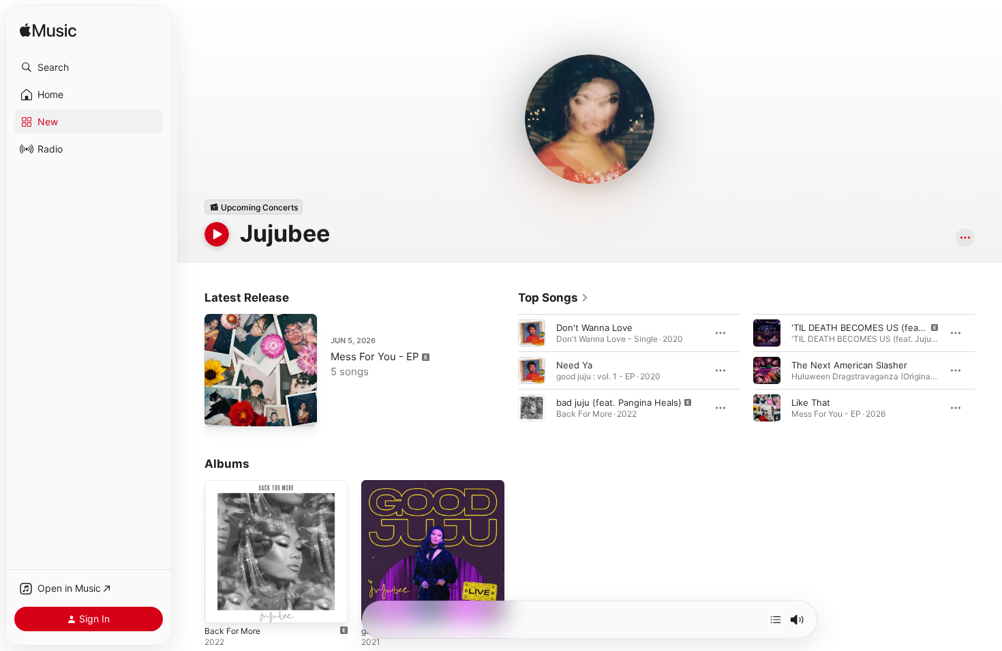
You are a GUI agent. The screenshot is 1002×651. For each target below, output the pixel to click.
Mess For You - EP (375, 356)
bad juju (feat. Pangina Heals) (619, 402)
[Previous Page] (504, 370)
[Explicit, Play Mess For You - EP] (221, 409)
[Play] (216, 234)
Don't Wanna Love (594, 327)
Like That (810, 402)
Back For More (235, 485)
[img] (48, 31)
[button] (88, 67)
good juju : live (392, 485)
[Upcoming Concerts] (253, 207)
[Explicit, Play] (531, 408)
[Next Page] (988, 370)
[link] (553, 297)
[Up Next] (776, 619)
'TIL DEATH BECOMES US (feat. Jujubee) (878, 327)
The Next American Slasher (849, 365)
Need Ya (574, 365)
